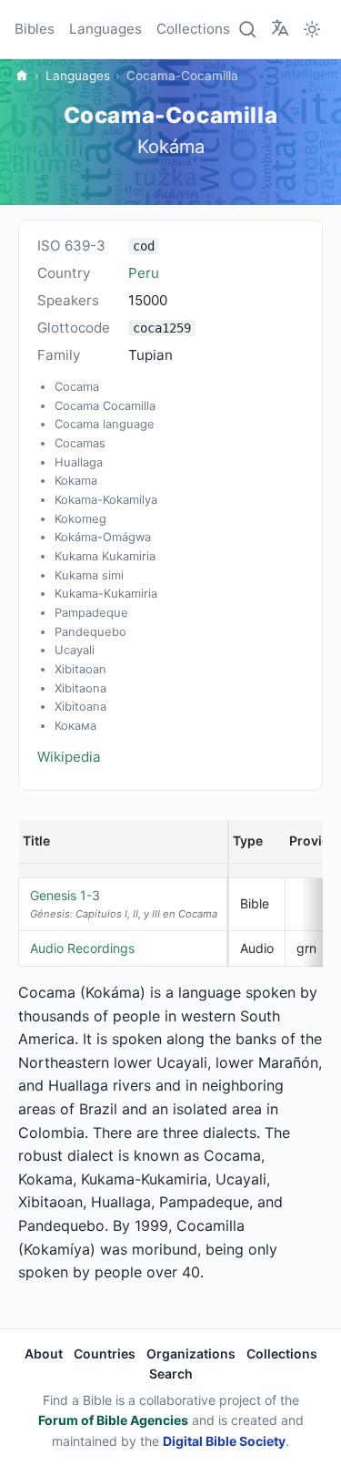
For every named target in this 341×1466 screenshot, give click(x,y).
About (44, 1353)
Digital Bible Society (224, 1441)
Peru (143, 273)
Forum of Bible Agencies (113, 1420)
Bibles (35, 28)
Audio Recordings (82, 948)
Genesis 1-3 (65, 895)
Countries (104, 1353)
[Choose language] (280, 28)
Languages (105, 28)
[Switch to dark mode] (311, 29)
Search (171, 1373)
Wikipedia (69, 756)
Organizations (191, 1353)
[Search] (248, 29)
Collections (193, 28)
